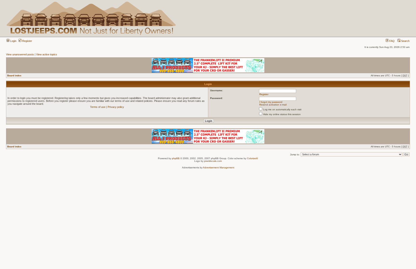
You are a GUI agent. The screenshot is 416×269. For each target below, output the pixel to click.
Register (26, 40)
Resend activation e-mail (272, 104)
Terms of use (97, 106)
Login (12, 40)
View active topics (46, 54)
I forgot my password (270, 102)
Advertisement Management (218, 167)
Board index (14, 75)
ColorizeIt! (252, 158)
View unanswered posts (20, 54)
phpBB (176, 158)
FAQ (392, 40)
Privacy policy (116, 106)
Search (405, 40)
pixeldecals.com (213, 161)
